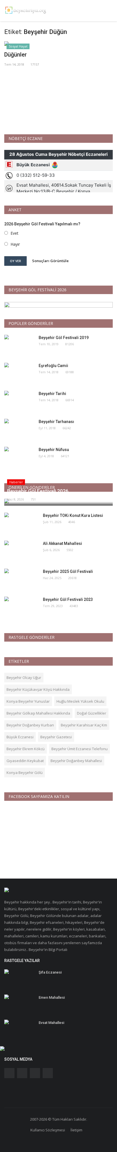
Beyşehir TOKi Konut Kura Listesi (73, 515)
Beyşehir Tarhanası (56, 421)
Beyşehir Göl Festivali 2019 (64, 337)
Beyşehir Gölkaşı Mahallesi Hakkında (38, 713)
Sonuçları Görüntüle (50, 260)
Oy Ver (15, 261)
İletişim (76, 1129)
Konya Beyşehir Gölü (25, 772)
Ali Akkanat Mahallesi (62, 543)
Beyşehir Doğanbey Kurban (30, 725)
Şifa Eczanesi (50, 972)
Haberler (16, 482)
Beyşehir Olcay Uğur (24, 677)
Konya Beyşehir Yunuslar (28, 701)
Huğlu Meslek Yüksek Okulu (80, 701)
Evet (14, 233)
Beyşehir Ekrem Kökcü (26, 748)
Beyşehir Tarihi (52, 393)
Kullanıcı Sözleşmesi (47, 1129)
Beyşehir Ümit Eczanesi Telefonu (79, 748)
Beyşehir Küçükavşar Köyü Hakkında (38, 689)
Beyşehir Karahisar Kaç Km (84, 725)
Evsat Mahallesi (51, 1023)
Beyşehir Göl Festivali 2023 (68, 599)
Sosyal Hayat (18, 46)
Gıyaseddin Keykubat (25, 760)
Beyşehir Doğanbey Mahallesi (76, 760)
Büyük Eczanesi (20, 736)
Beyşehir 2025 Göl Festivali (68, 571)
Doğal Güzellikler (91, 713)
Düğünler (15, 54)
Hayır (15, 244)
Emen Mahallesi (52, 997)
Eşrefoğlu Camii (53, 365)
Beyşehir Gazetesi (56, 736)
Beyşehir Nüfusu (54, 449)
